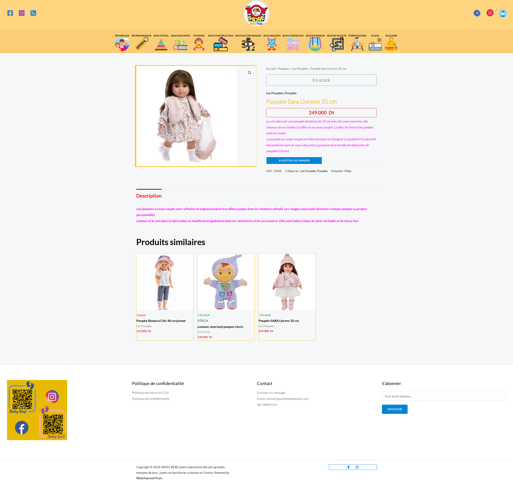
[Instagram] (21, 13)
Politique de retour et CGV (150, 392)
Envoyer (395, 409)
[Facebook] (10, 13)
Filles (348, 171)
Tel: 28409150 (267, 404)
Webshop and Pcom (149, 478)
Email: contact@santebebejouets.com (283, 398)
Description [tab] (149, 196)
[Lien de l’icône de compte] (503, 13)
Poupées (283, 68)
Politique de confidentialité (150, 398)
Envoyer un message (271, 392)
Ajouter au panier (294, 160)
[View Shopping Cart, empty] (490, 13)
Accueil (271, 68)
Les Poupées (300, 68)
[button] (477, 13)
